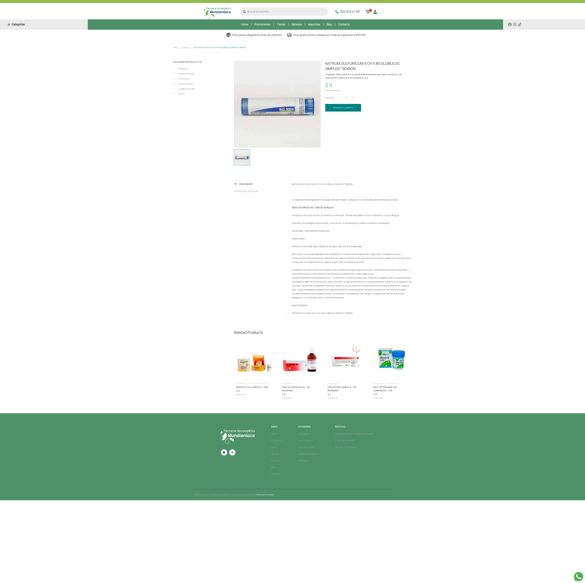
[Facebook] (510, 24)
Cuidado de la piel (186, 88)
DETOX (181, 93)
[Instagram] (514, 24)
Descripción (246, 184)
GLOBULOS (185, 47)
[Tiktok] (519, 24)
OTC (267, 383)
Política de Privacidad (265, 494)
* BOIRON (348, 184)
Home (175, 47)
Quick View (254, 350)
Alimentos (183, 68)
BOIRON (343, 124)
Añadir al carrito (343, 107)
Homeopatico (354, 118)
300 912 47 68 (350, 11)
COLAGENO (183, 78)
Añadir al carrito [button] (254, 387)
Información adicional (245, 191)
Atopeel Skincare (186, 73)
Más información (300, 305)
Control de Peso (185, 83)
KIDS (250, 383)
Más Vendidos (258, 383)
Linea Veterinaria (392, 383)
